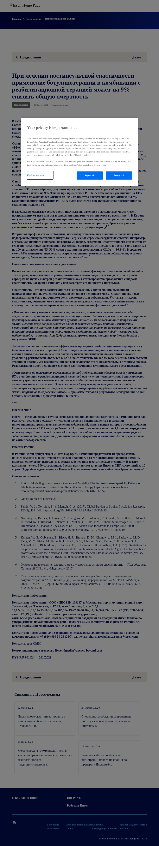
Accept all (119, 175)
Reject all (90, 175)
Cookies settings (35, 175)
